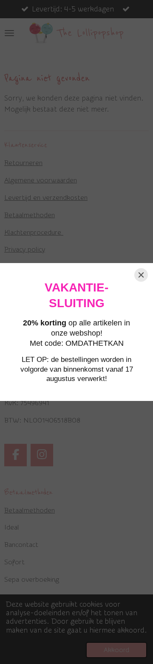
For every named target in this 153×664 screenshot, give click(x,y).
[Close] (141, 275)
